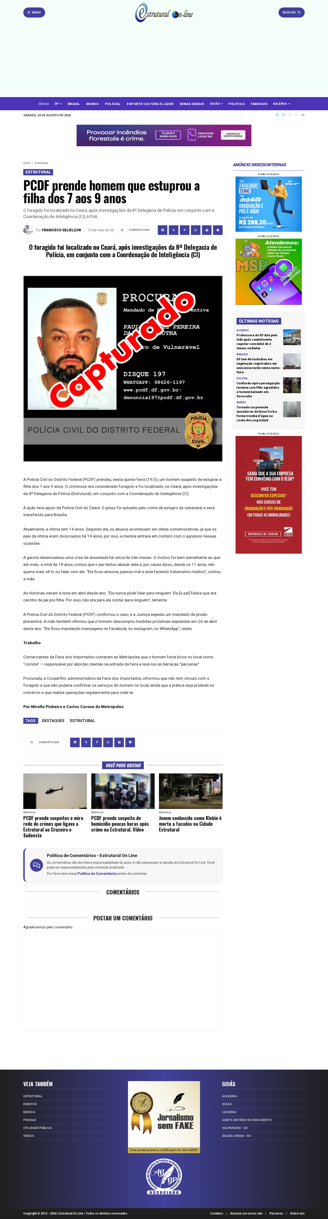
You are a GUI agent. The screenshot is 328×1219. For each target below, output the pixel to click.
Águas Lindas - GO (236, 1136)
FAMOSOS (259, 104)
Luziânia (229, 1112)
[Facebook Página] (283, 114)
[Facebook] (162, 230)
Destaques (53, 720)
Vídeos (28, 1136)
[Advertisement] (164, 61)
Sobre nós (297, 1213)
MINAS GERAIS (192, 104)
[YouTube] (303, 114)
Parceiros (276, 1213)
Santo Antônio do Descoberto (247, 1120)
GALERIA (280, 103)
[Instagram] (290, 114)
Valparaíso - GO (235, 1128)
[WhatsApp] (195, 230)
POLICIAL (113, 104)
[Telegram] (218, 230)
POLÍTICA (236, 104)
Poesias (29, 1120)
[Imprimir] (207, 230)
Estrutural (41, 163)
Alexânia (229, 1096)
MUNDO (92, 104)
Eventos (30, 1104)
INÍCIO (44, 104)
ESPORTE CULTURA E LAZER (150, 104)
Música (29, 1112)
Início (26, 163)
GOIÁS (215, 103)
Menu (36, 12)
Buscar (289, 12)
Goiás (226, 1104)
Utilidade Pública (37, 1128)
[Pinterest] (184, 230)
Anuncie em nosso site (246, 1213)
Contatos (216, 1213)
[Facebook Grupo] (277, 114)
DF (57, 103)
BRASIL (74, 104)
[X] (296, 114)
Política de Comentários (97, 874)
